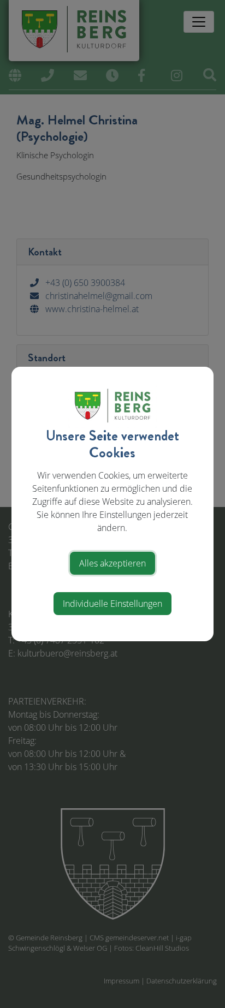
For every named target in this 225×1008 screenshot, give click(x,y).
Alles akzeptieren (112, 563)
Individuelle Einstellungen (112, 604)
